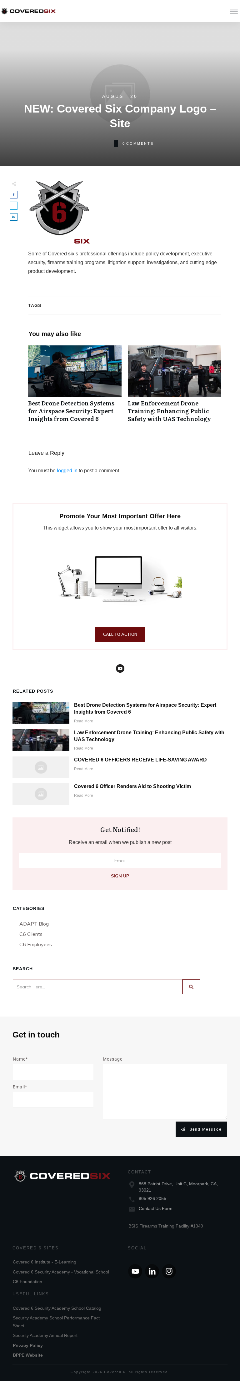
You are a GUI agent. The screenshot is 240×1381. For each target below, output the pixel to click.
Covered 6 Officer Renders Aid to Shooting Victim (132, 786)
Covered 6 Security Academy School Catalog (57, 1308)
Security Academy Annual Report (45, 1335)
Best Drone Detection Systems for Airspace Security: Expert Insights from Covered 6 (75, 387)
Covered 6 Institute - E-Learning (44, 1261)
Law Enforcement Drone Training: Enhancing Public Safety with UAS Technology (174, 387)
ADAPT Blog (34, 924)
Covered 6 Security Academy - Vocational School (61, 1271)
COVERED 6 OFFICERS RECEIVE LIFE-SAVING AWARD (140, 759)
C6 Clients (30, 934)
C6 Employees (35, 944)
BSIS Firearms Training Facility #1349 (165, 1225)
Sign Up (120, 876)
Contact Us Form (155, 1208)
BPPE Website (28, 1355)
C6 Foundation (27, 1281)
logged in (67, 470)
